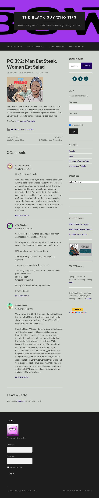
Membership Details (77, 166)
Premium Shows (76, 46)
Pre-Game (15, 129)
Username (73, 102)
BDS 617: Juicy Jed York (78, 234)
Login (71, 156)
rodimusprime (26, 72)
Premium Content (26, 129)
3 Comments (42, 72)
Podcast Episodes (36, 46)
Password (73, 113)
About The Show (15, 46)
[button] (25, 89)
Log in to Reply (22, 215)
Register (72, 151)
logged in (21, 401)
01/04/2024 (12, 72)
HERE (71, 282)
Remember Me (77, 125)
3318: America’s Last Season (80, 229)
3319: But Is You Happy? (79, 224)
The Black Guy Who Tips (49, 17)
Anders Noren (79, 490)
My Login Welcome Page (79, 161)
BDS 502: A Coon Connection (50, 138)
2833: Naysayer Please (16, 138)
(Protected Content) (26, 121)
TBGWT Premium (56, 46)
